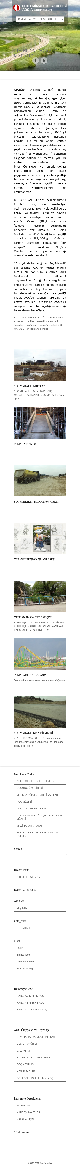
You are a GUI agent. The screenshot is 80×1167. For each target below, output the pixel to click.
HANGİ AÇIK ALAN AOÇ (30, 995)
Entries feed (23, 954)
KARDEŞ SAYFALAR (28, 1112)
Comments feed (25, 961)
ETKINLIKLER (24, 928)
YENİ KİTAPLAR (26, 1071)
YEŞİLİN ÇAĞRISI (27, 1043)
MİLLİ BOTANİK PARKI (29, 825)
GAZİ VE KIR (24, 1050)
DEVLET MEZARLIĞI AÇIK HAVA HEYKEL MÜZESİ (40, 817)
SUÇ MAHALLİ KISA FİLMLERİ (33, 733)
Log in (20, 947)
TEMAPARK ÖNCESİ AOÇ (30, 675)
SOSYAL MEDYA (26, 1105)
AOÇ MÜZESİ (24, 801)
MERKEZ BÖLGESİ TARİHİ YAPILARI (38, 794)
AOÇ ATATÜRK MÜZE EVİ (31, 808)
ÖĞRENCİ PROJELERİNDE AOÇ (35, 1078)
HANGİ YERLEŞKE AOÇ (30, 1002)
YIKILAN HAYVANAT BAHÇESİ (33, 617)
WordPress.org (25, 968)
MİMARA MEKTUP (25, 444)
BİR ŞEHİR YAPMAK (28, 876)
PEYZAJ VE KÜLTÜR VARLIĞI (34, 1057)
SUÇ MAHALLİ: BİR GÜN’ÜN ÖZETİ (36, 501)
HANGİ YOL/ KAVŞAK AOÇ (32, 1009)
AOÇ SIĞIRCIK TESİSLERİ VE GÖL (37, 781)
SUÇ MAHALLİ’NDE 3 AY (29, 386)
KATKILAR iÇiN (25, 1119)
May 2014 (22, 908)
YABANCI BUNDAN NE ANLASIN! (34, 559)
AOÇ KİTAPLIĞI (25, 1064)
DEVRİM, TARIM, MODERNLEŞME (36, 1037)
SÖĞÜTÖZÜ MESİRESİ (30, 788)
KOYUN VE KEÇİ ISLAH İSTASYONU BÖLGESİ (37, 834)
